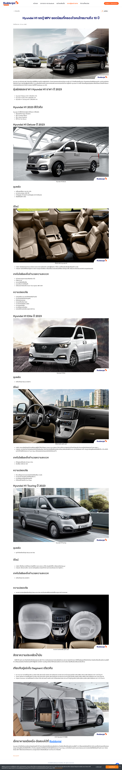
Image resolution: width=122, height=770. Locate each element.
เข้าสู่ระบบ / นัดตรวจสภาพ (111, 3)
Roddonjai (55, 741)
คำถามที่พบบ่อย (84, 3)
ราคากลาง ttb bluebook (47, 3)
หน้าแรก (35, 3)
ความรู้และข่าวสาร (72, 3)
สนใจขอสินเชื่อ (61, 3)
